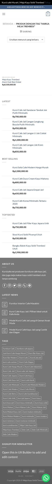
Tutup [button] (47, 2)
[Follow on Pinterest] (29, 285)
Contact (29, 476)
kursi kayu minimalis (25, 403)
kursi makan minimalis (32, 412)
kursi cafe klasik (28, 380)
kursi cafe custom (10, 362)
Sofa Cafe (25, 430)
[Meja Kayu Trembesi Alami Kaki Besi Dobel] (13, 61)
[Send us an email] (19, 285)
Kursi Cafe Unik (9, 398)
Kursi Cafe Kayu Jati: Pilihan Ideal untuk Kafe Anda (28, 312)
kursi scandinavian (10, 425)
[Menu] (3, 14)
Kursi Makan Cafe (23, 407)
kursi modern (41, 416)
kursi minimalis (28, 416)
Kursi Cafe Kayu (26, 376)
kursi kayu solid (41, 403)
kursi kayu (36, 398)
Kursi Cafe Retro (9, 394)
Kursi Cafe (23, 358)
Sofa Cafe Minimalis (40, 430)
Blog (20, 476)
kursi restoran (8, 421)
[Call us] (24, 285)
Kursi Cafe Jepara (10, 376)
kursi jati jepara (24, 398)
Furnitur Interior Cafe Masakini (24, 303)
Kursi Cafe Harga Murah (12, 367)
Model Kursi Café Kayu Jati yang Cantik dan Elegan (28, 331)
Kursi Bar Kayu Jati (36, 353)
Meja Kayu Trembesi (11, 430)
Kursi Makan (8, 407)
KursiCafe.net (35, 358)
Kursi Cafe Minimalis (11, 385)
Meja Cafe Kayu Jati (28, 425)
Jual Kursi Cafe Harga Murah (14, 353)
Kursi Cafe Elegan (26, 362)
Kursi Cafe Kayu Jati (11, 380)
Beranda (8, 23)
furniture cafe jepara (25, 349)
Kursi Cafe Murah (27, 389)
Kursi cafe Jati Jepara (25, 371)
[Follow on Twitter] (14, 285)
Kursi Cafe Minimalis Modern (33, 385)
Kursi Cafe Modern (10, 389)
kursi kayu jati (8, 403)
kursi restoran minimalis (26, 421)
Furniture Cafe (8, 349)
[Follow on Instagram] (9, 285)
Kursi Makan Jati (39, 407)
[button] (46, 478)
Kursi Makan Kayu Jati (12, 412)
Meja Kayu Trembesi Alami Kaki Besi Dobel (11, 80)
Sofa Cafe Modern (10, 434)
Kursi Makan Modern (11, 416)
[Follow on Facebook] (4, 285)
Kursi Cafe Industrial (33, 367)
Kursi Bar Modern (10, 358)
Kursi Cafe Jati (9, 371)
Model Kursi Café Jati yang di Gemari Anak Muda (29, 321)
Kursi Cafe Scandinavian (28, 394)
